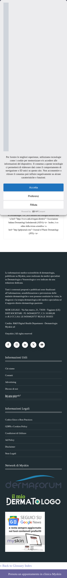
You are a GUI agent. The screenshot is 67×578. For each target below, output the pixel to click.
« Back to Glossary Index (16, 565)
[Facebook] (8, 345)
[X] (33, 345)
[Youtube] (42, 345)
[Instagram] (17, 345)
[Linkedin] (25, 345)
